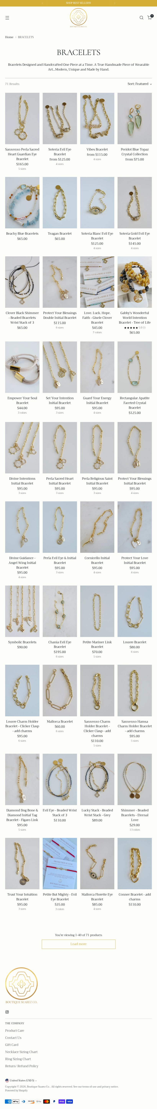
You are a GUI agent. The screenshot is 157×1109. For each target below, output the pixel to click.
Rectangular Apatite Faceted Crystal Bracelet (135, 403)
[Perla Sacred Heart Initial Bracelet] (60, 447)
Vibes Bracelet (97, 149)
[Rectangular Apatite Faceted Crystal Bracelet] (135, 367)
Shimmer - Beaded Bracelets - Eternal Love (135, 815)
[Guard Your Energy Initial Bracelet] (97, 367)
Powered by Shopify (16, 1090)
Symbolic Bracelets (22, 642)
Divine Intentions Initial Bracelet (22, 481)
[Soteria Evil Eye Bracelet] (60, 118)
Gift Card (11, 1045)
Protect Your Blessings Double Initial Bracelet (60, 315)
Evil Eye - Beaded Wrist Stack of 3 (60, 813)
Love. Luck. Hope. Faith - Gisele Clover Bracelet (97, 317)
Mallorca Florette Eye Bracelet (97, 897)
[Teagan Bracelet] (60, 202)
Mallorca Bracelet (60, 721)
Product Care (14, 1030)
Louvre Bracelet (134, 642)
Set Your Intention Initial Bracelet (60, 400)
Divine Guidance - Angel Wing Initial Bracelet (22, 562)
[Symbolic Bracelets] (22, 611)
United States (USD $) (22, 1081)
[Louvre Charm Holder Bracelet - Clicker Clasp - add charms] (22, 690)
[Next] (114, 3)
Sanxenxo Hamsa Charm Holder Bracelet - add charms (135, 726)
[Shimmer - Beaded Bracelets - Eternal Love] (135, 779)
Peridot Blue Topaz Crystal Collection (135, 152)
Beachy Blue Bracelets (22, 233)
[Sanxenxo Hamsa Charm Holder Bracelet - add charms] (135, 690)
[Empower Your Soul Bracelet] (22, 367)
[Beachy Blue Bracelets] (22, 202)
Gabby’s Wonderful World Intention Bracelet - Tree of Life (135, 317)
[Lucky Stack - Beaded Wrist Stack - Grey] (97, 779)
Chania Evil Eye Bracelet (59, 644)
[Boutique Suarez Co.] (78, 17)
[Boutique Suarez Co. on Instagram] (7, 1012)
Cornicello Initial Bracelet (97, 560)
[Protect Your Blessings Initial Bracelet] (135, 447)
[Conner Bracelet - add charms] (135, 863)
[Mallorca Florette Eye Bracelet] (97, 863)
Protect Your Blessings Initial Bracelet (134, 481)
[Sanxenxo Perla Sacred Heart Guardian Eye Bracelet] (22, 118)
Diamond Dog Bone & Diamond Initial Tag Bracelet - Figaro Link (22, 815)
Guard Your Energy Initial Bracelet (97, 400)
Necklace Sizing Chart (21, 1052)
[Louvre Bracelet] (135, 611)
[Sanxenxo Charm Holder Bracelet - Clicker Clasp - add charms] (97, 690)
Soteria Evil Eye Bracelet (59, 152)
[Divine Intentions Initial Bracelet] (22, 447)
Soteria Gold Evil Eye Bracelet (134, 236)
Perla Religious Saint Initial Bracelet (97, 481)
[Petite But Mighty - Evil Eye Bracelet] (60, 863)
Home (9, 37)
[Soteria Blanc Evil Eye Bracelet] (97, 202)
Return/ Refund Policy (21, 1066)
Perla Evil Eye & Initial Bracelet (59, 560)
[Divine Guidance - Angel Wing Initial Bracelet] (22, 527)
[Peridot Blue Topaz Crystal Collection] (135, 118)
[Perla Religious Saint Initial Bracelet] (97, 447)
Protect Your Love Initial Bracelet (134, 560)
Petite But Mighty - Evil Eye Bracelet (60, 897)
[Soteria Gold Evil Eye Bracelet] (135, 202)
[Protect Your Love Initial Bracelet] (135, 527)
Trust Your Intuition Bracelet (22, 897)
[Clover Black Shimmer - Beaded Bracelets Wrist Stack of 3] (22, 282)
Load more (78, 944)
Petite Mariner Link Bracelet (97, 644)
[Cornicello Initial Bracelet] (97, 527)
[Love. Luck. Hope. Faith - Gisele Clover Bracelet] (97, 282)
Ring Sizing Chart (18, 1059)
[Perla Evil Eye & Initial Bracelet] (60, 527)
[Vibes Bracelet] (97, 118)
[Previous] (42, 3)
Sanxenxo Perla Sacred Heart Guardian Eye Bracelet (22, 154)
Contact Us (13, 1038)
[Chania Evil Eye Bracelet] (60, 611)
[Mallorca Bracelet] (60, 690)
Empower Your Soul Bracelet (22, 400)
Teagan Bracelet (60, 233)
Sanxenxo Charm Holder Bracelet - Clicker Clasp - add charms (97, 729)
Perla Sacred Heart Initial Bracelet (60, 481)
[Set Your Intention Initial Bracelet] (60, 367)
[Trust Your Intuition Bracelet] (22, 863)
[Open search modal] (142, 18)
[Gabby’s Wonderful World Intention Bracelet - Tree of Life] (135, 282)
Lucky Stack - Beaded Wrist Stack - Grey (97, 813)
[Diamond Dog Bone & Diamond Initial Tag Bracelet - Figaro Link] (22, 779)
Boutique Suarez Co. (38, 1087)
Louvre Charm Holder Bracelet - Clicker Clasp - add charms (22, 726)
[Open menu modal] (7, 18)
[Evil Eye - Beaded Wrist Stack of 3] (60, 779)
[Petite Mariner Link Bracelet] (97, 611)
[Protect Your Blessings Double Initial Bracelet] (60, 282)
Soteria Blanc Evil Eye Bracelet (97, 236)
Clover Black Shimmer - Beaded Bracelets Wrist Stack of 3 (22, 317)
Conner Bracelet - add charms (135, 897)
